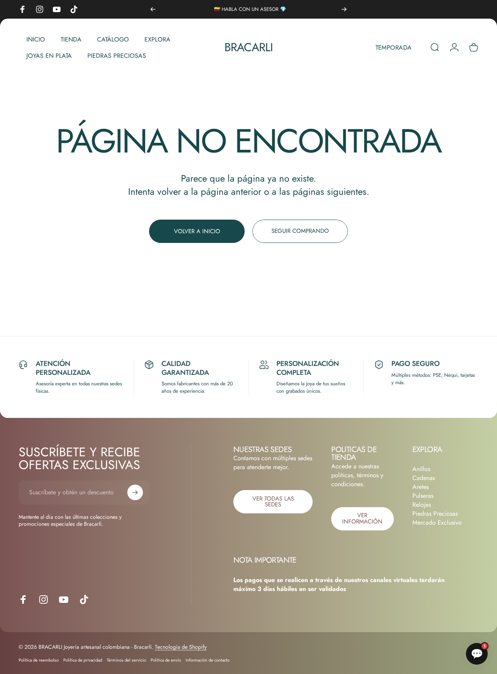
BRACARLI (248, 47)
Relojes (421, 504)
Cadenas (423, 477)
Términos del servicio (126, 660)
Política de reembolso (39, 660)
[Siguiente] (344, 9)
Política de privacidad (82, 660)
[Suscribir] (135, 492)
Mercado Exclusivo (437, 522)
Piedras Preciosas (435, 513)
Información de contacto (207, 660)
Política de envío (166, 660)
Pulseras (422, 495)
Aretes (420, 486)
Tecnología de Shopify (181, 647)
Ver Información (362, 518)
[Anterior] (153, 9)
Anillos (421, 468)
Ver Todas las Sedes (273, 501)
